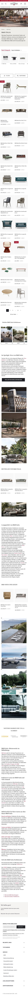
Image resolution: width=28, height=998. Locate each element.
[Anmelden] (21, 4)
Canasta (22, 562)
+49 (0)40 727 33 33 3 (5, 7)
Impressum (6, 973)
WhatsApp (23, 7)
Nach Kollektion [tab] (15, 50)
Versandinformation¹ (8, 961)
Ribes (11, 536)
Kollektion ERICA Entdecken (13, 379)
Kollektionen (19, 864)
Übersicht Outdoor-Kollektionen (11, 896)
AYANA (5, 867)
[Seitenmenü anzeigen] (2, 4)
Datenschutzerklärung (8, 958)
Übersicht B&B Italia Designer (11, 895)
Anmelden (20, 926)
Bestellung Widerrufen (8, 976)
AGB (4, 955)
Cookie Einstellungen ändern (10, 970)
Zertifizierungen (8, 985)
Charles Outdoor (18, 553)
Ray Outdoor (4, 554)
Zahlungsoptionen (8, 981)
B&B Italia (3, 753)
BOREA (17, 883)
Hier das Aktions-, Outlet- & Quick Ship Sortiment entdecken (14, 0)
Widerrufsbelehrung (8, 967)
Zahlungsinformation (8, 964)
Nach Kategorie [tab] (5, 50)
